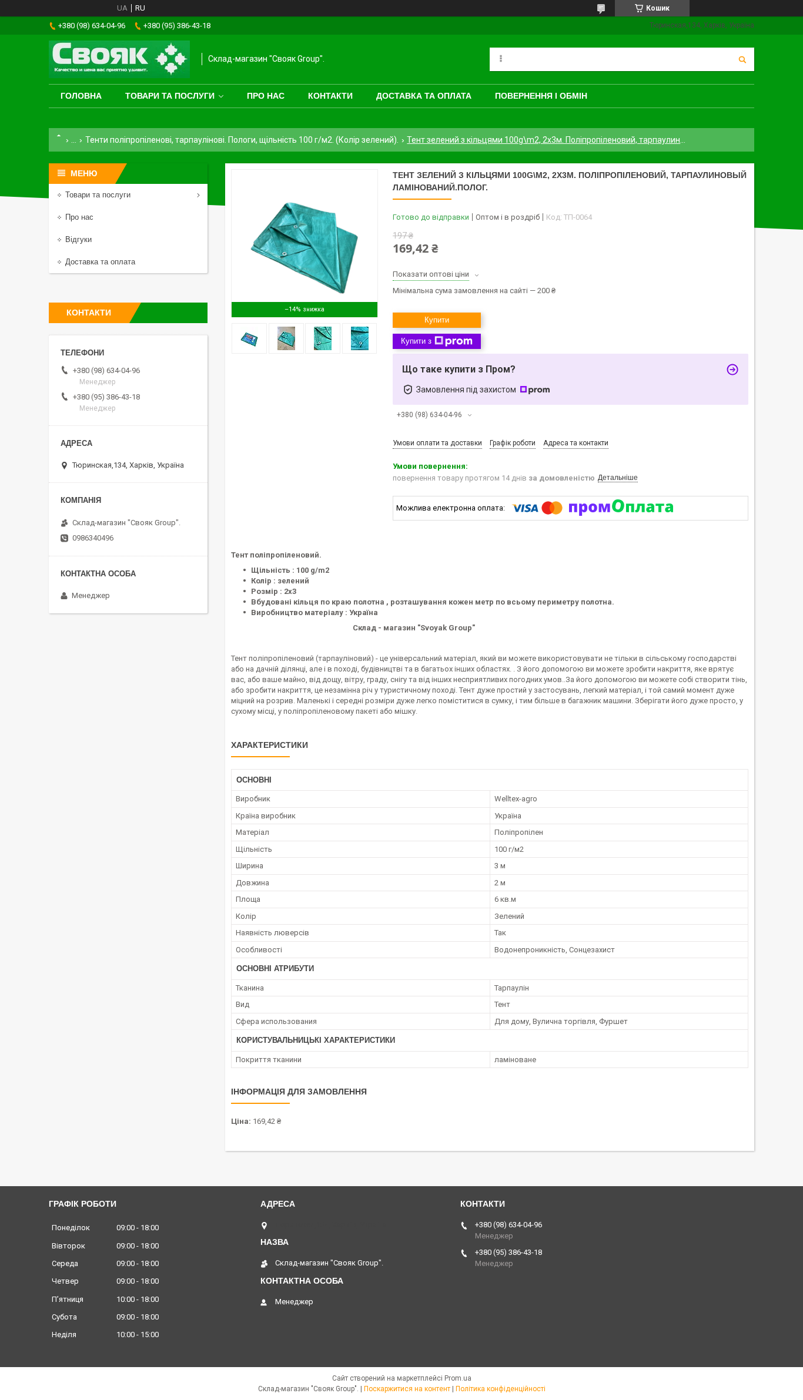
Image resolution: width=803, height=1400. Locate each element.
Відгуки (78, 239)
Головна (81, 95)
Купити (436, 319)
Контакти (330, 95)
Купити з (416, 341)
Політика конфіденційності (501, 1389)
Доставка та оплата (423, 95)
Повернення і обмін (541, 95)
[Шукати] (742, 59)
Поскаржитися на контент (407, 1389)
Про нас (266, 95)
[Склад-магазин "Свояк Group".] (119, 59)
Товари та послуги (170, 95)
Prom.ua (457, 1378)
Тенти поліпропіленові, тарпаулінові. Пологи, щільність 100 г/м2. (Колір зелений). (242, 140)
